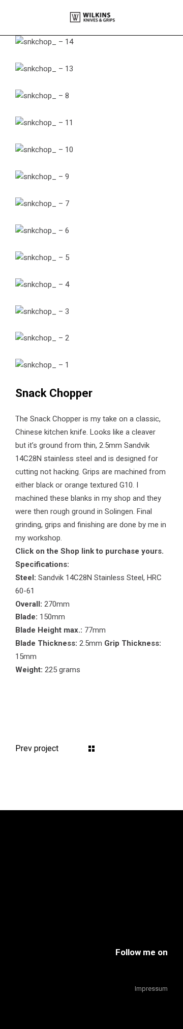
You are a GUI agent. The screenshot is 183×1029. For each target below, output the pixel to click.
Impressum (151, 988)
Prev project (36, 748)
